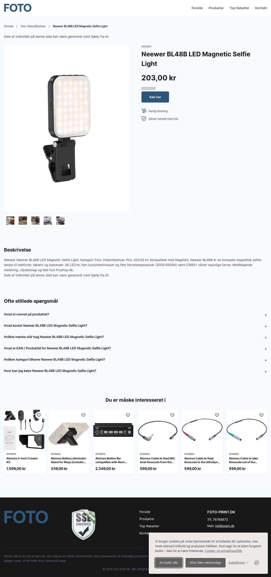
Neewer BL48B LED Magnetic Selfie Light (80, 26)
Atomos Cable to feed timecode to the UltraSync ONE (201, 462)
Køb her (155, 97)
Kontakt (261, 8)
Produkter (216, 8)
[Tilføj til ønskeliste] (38, 415)
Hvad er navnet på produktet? (26, 314)
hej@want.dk (224, 526)
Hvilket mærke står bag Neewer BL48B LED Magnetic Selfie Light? (54, 337)
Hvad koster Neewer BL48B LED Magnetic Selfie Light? (45, 325)
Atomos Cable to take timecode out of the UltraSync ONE (243, 462)
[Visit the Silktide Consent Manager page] (256, 562)
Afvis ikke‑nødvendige (205, 562)
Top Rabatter (239, 8)
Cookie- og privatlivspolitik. (224, 550)
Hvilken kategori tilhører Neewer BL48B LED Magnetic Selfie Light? (54, 359)
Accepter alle (169, 562)
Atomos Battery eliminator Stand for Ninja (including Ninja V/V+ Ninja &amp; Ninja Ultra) (68, 464)
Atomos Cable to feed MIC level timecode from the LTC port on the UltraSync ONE (157, 464)
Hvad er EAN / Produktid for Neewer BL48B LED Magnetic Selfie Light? (57, 348)
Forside (197, 8)
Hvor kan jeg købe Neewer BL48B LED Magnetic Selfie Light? (50, 371)
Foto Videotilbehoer (33, 26)
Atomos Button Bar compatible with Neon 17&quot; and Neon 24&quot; (110, 464)
